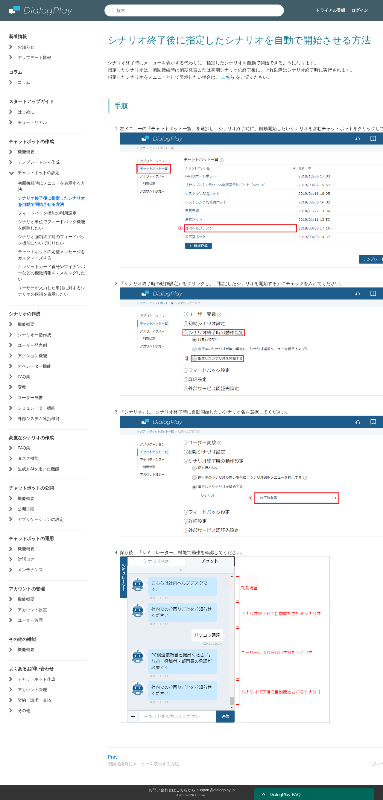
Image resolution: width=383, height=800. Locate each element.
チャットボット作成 (36, 679)
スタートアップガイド (31, 101)
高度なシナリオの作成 (31, 437)
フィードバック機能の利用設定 (47, 213)
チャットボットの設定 (39, 172)
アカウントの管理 (27, 588)
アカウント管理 (32, 689)
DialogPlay (47, 10)
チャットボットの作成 (31, 141)
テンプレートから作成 (39, 162)
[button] (263, 794)
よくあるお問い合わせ (31, 668)
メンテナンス (30, 569)
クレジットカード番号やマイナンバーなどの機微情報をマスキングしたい (51, 273)
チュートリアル (32, 122)
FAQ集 (24, 376)
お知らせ (26, 47)
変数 (22, 387)
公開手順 (26, 509)
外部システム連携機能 (39, 418)
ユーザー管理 (30, 620)
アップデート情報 (34, 57)
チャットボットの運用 (31, 538)
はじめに (26, 111)
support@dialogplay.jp (216, 790)
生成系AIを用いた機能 (38, 468)
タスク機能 (28, 458)
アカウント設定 (32, 609)
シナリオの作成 (24, 314)
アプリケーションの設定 (41, 519)
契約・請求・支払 (34, 700)
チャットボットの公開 (31, 488)
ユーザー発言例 (32, 345)
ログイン (359, 10)
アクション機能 (32, 355)
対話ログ (26, 559)
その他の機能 (22, 639)
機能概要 (26, 151)
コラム (15, 72)
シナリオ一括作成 (34, 334)
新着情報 (18, 36)
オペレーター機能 (34, 366)
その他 (24, 710)
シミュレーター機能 (36, 408)
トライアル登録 (330, 10)
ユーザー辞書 (30, 397)
